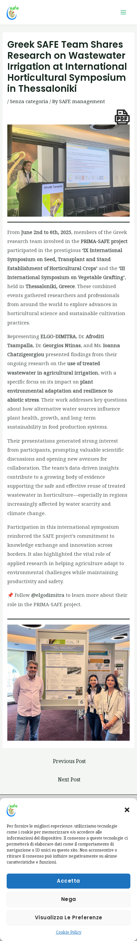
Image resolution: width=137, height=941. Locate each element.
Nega (68, 899)
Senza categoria (29, 101)
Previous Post (69, 761)
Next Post (69, 779)
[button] (127, 809)
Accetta (68, 880)
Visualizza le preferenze (68, 917)
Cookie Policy (68, 932)
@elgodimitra (48, 595)
